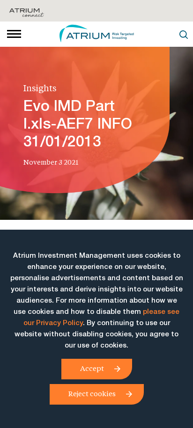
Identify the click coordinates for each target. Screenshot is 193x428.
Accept (92, 368)
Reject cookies (92, 393)
